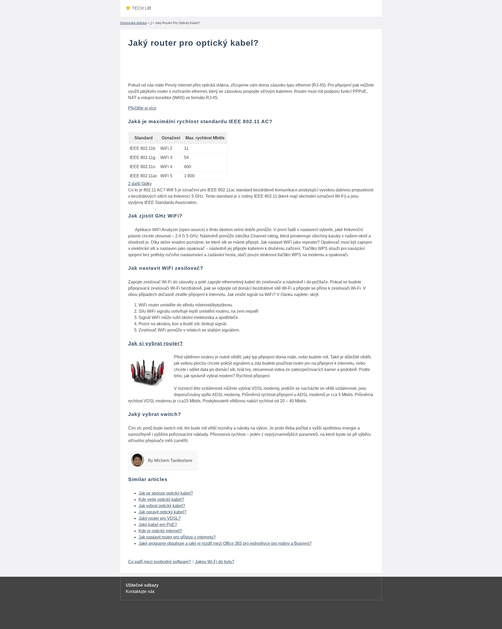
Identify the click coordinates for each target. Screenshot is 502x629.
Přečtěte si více (142, 108)
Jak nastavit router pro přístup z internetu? (177, 537)
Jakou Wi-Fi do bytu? (214, 561)
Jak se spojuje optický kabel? (166, 493)
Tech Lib (141, 8)
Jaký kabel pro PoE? (158, 524)
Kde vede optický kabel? (161, 499)
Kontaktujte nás (140, 591)
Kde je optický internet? (160, 531)
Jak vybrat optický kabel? (162, 506)
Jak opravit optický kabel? (162, 512)
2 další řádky (140, 183)
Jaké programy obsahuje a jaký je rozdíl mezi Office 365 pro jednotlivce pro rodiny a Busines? (225, 543)
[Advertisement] (251, 66)
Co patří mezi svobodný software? (159, 561)
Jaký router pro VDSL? (160, 518)
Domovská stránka (133, 23)
